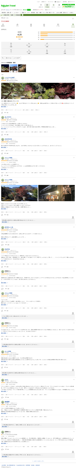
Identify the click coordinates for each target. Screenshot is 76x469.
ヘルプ (38, 1)
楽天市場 (64, 1)
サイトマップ (50, 1)
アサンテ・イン (4, 18)
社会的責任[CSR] (21, 465)
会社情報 (4, 465)
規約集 (32, 465)
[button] (5, 68)
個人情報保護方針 (11, 465)
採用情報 (28, 465)
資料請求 (38, 465)
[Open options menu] (74, 77)
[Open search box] (2, 58)
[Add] (73, 18)
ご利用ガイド (43, 1)
